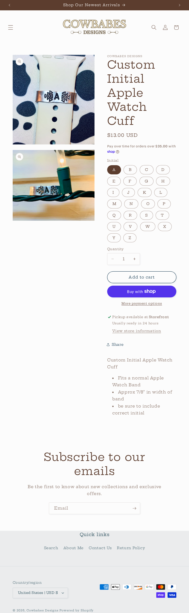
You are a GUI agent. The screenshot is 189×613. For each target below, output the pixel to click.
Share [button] (118, 344)
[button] (10, 27)
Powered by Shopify (76, 610)
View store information (136, 331)
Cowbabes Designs (43, 610)
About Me (73, 548)
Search (51, 548)
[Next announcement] (179, 5)
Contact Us (100, 548)
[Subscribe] (134, 508)
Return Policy (131, 548)
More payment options (141, 303)
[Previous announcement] (9, 5)
